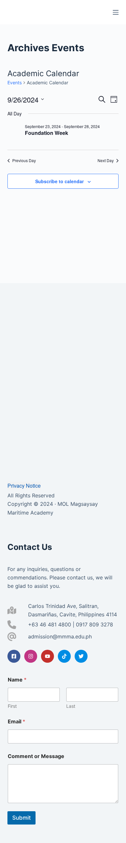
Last (70, 706)
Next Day (106, 160)
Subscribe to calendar (59, 181)
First (12, 706)
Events (14, 82)
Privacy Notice (24, 485)
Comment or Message (36, 756)
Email (16, 721)
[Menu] (116, 12)
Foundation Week (46, 133)
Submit (21, 817)
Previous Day (24, 160)
